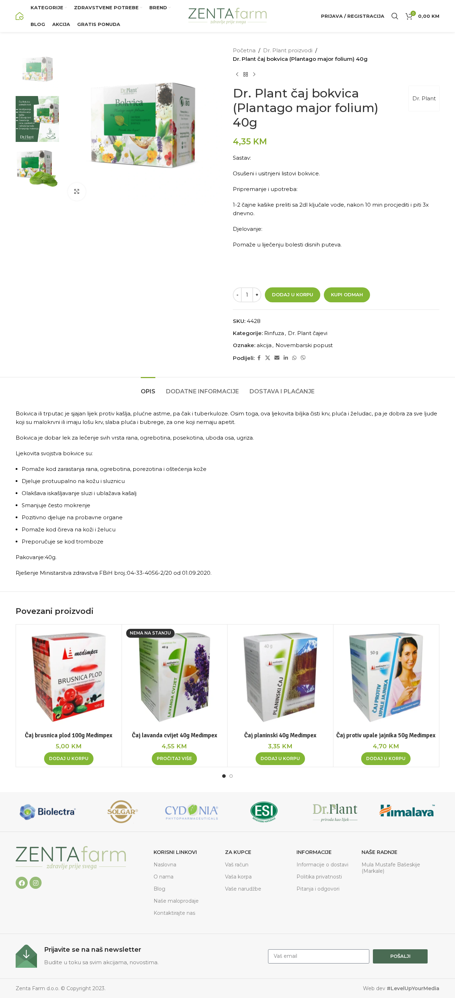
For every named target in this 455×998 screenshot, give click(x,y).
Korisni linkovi (175, 852)
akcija (264, 345)
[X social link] (267, 358)
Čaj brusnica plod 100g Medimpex (68, 735)
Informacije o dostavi (322, 864)
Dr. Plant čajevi (307, 333)
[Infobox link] (138, 956)
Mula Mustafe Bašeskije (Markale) (391, 867)
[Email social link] (277, 358)
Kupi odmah (347, 294)
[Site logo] (19, 15)
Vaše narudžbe (243, 889)
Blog (159, 889)
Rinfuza (274, 333)
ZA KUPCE (238, 852)
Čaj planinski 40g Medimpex (280, 735)
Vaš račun (236, 864)
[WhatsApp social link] (294, 358)
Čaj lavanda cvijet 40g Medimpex (174, 735)
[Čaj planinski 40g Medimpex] (280, 677)
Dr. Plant (424, 98)
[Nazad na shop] (245, 74)
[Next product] (254, 74)
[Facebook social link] (259, 358)
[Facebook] (22, 883)
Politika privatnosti (319, 877)
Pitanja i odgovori (317, 889)
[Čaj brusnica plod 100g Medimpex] (69, 677)
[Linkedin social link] (286, 358)
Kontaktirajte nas (174, 913)
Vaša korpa (238, 877)
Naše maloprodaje (176, 901)
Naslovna (165, 864)
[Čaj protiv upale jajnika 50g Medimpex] (386, 677)
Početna (244, 50)
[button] (68, 758)
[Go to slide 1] (224, 776)
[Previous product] (237, 74)
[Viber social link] (303, 358)
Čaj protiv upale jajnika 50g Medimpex (385, 735)
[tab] (148, 388)
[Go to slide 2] (231, 776)
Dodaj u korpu (292, 294)
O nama (163, 877)
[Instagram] (36, 883)
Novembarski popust (304, 345)
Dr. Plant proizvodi (287, 50)
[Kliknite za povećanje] (77, 192)
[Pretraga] (395, 16)
